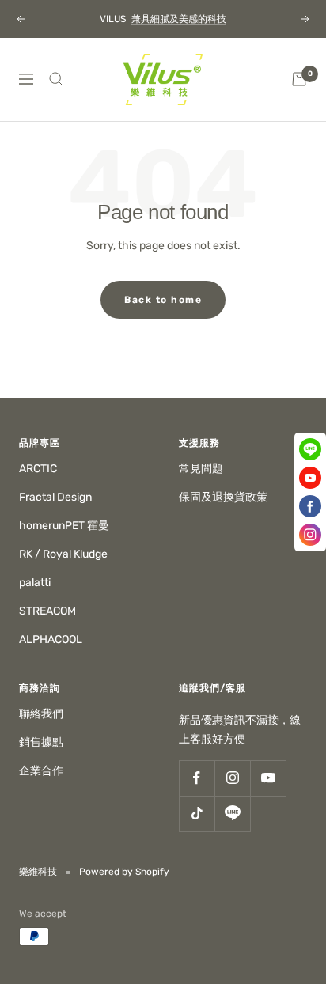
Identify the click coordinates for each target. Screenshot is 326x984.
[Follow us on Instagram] (232, 778)
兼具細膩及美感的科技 (178, 19)
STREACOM (47, 611)
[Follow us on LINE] (232, 813)
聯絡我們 (41, 714)
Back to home (163, 299)
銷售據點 (41, 742)
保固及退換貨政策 (223, 497)
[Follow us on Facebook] (196, 778)
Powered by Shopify (124, 871)
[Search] (56, 79)
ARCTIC (38, 468)
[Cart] (299, 79)
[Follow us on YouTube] (268, 778)
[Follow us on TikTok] (196, 813)
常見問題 (201, 468)
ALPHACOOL (50, 639)
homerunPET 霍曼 (64, 525)
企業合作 (41, 771)
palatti (35, 582)
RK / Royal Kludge (63, 554)
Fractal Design (55, 497)
